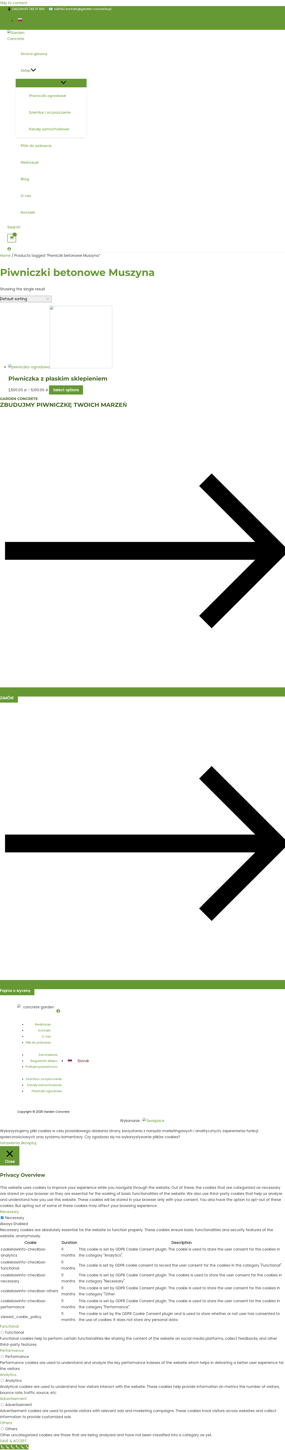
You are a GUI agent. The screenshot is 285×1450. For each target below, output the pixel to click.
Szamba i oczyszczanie (44, 1079)
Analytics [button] (8, 1374)
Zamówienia (47, 1055)
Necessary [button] (9, 1211)
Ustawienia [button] (10, 1142)
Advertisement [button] (13, 1398)
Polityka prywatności (41, 1066)
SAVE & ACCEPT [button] (13, 1441)
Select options (66, 389)
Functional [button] (9, 1326)
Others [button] (6, 1422)
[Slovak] (20, 20)
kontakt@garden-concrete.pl (88, 9)
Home (5, 255)
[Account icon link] (9, 250)
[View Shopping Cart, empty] (11, 238)
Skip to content (13, 2)
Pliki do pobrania (38, 1042)
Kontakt (44, 1030)
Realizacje (43, 1024)
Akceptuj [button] (28, 1142)
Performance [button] (12, 1350)
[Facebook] (58, 1011)
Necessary (14, 1217)
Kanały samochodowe (44, 1085)
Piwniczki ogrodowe (47, 1091)
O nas (46, 1036)
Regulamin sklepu (43, 1061)
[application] (33, 70)
